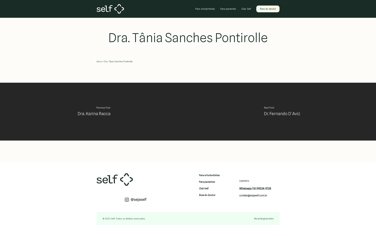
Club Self (204, 188)
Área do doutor (207, 195)
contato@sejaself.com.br (253, 195)
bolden (270, 218)
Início (99, 61)
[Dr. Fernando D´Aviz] (282, 112)
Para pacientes (207, 181)
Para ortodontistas (209, 175)
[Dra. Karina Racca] (94, 112)
